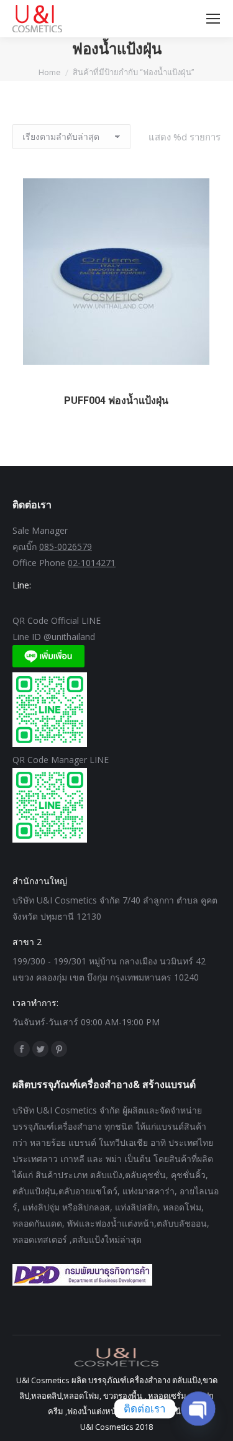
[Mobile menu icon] (213, 18)
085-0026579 (65, 546)
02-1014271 (92, 563)
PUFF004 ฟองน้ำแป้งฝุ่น (116, 400)
